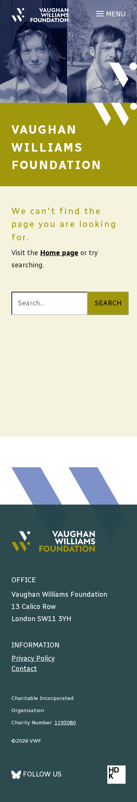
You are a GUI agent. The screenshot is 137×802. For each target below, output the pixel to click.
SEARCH (108, 303)
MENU (115, 14)
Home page (59, 253)
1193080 (65, 722)
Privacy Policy (33, 658)
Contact (24, 669)
